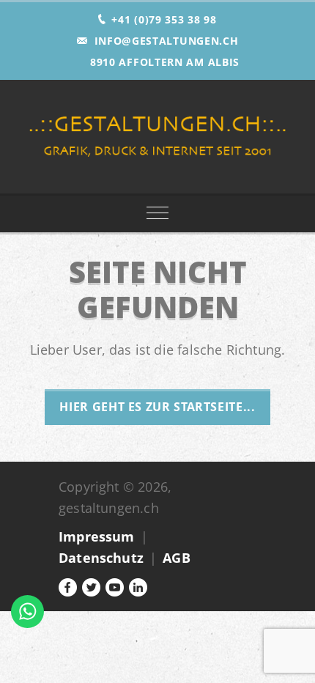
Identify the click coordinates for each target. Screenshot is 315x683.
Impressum (97, 536)
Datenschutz (101, 557)
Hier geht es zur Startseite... (157, 407)
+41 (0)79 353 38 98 (163, 19)
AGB (176, 557)
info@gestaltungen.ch (166, 41)
